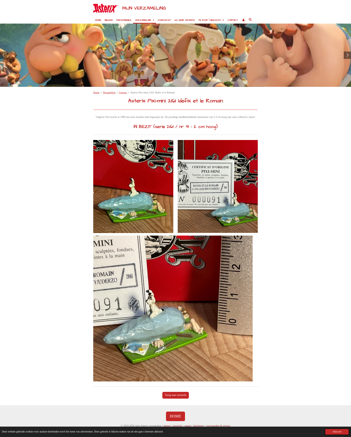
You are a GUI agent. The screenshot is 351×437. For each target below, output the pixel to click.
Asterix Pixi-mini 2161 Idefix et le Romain (152, 92)
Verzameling (109, 92)
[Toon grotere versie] (133, 186)
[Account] (243, 20)
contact (187, 425)
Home (96, 92)
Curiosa (123, 92)
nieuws (167, 425)
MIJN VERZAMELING (144, 8)
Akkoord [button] (337, 431)
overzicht (177, 425)
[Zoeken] (250, 20)
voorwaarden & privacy (218, 425)
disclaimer (198, 425)
